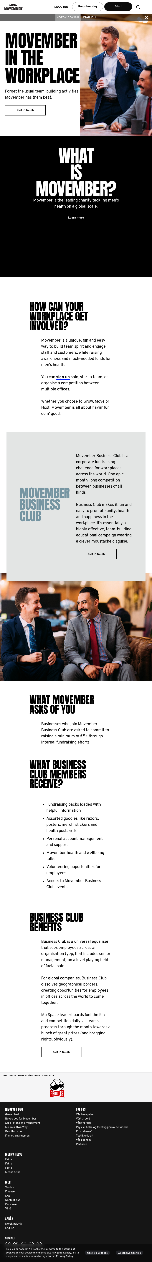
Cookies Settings (97, 1253)
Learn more (76, 217)
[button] (147, 7)
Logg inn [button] (61, 7)
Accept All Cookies (129, 1253)
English (89, 17)
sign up (63, 377)
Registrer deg (87, 6)
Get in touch (25, 110)
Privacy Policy (64, 1256)
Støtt (118, 6)
